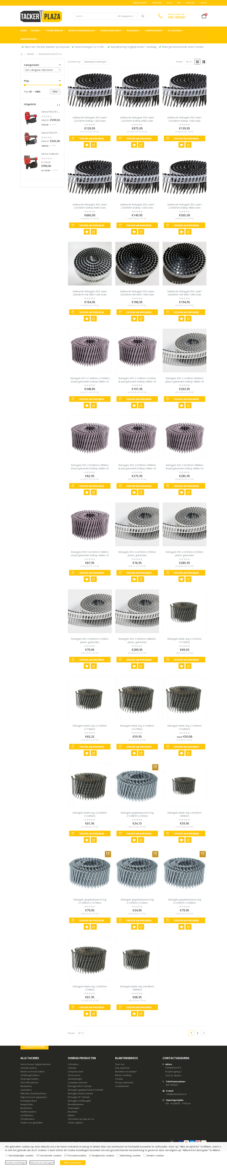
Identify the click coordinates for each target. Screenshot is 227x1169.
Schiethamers (27, 1119)
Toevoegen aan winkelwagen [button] (91, 138)
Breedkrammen (76, 1104)
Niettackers (26, 1086)
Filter (55, 91)
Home (23, 30)
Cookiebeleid (122, 1086)
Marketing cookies (130, 1155)
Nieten (71, 1115)
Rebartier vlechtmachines (33, 1093)
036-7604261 (172, 1084)
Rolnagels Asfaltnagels (79, 1100)
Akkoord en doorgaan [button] (42, 1162)
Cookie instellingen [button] (16, 1162)
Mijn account (140, 2)
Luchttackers (26, 1115)
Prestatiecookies (76, 1155)
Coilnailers (73, 1064)
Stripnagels (73, 1108)
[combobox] (42, 69)
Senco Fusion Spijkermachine (35, 1064)
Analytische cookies (103, 1155)
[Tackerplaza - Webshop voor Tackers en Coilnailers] (41, 16)
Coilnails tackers (28, 1068)
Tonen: (179, 61)
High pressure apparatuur (33, 1097)
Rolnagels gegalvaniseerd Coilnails (85, 1089)
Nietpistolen (26, 1104)
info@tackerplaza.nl (176, 1094)
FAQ (179, 2)
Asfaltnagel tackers (30, 1075)
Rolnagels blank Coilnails (80, 1093)
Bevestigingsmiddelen (81, 30)
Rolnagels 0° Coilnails (79, 1097)
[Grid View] (197, 61)
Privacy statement (124, 1082)
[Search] (143, 16)
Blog (169, 2)
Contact (190, 2)
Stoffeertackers (28, 1111)
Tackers (35, 30)
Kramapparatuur (28, 1100)
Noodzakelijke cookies (21, 1155)
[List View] (204, 61)
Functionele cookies (50, 1155)
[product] (90, 90)
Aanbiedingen (28, 39)
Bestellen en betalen (126, 1071)
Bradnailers (26, 1108)
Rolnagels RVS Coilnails (80, 1086)
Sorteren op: (74, 61)
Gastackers (26, 1089)
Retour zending (123, 1075)
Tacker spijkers (75, 1122)
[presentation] (57, 104)
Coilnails (72, 1068)
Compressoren (153, 30)
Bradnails (72, 1111)
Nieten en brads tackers (32, 1071)
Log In (203, 2)
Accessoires (175, 30)
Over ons (157, 2)
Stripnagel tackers (29, 1078)
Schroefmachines (110, 30)
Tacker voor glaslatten (31, 1122)
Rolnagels (133, 30)
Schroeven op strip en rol (81, 1119)
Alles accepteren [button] (72, 1162)
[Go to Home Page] (21, 54)
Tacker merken (54, 30)
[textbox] (42, 70)
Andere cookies (155, 1155)
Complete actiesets (78, 1082)
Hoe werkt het (122, 1068)
